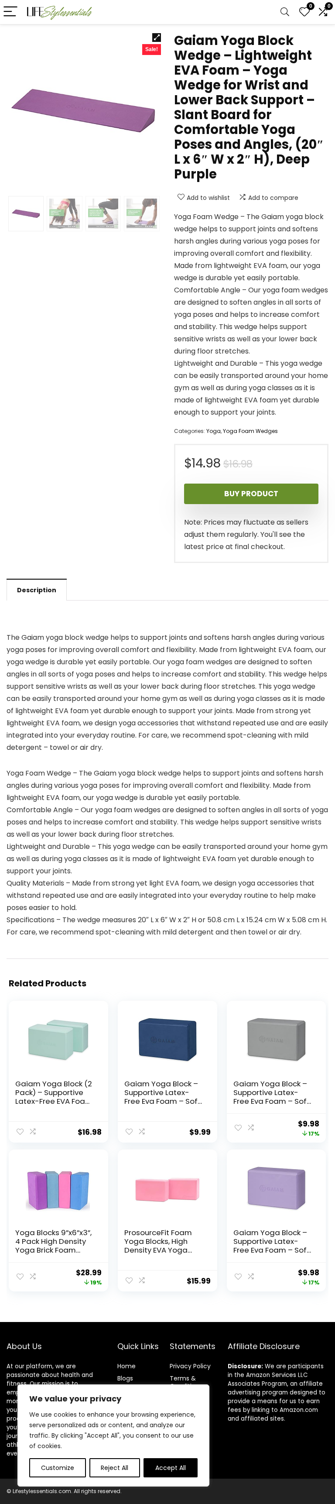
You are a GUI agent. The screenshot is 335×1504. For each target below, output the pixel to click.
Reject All (114, 1467)
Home (126, 1366)
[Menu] (10, 12)
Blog (123, 1378)
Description (36, 590)
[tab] (37, 590)
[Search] (284, 12)
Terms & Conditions (186, 1382)
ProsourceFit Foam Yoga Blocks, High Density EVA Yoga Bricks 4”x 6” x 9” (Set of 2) (161, 1250)
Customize (57, 1467)
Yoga (213, 431)
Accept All (170, 1467)
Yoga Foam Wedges (250, 431)
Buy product (251, 493)
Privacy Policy (190, 1366)
